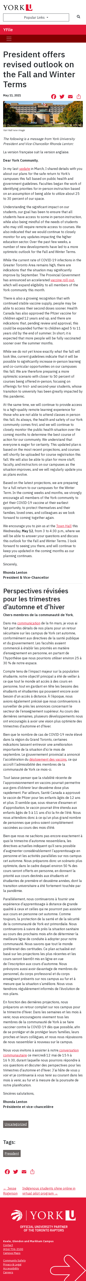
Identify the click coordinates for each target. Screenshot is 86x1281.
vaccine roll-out (62, 280)
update (24, 169)
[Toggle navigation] (9, 39)
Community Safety (14, 1260)
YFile (8, 29)
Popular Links (35, 17)
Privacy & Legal (12, 1264)
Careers (8, 1272)
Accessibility (11, 1268)
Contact (8, 1245)
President (12, 1153)
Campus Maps (11, 1253)
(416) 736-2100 (13, 1249)
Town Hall (64, 526)
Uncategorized (16, 1124)
